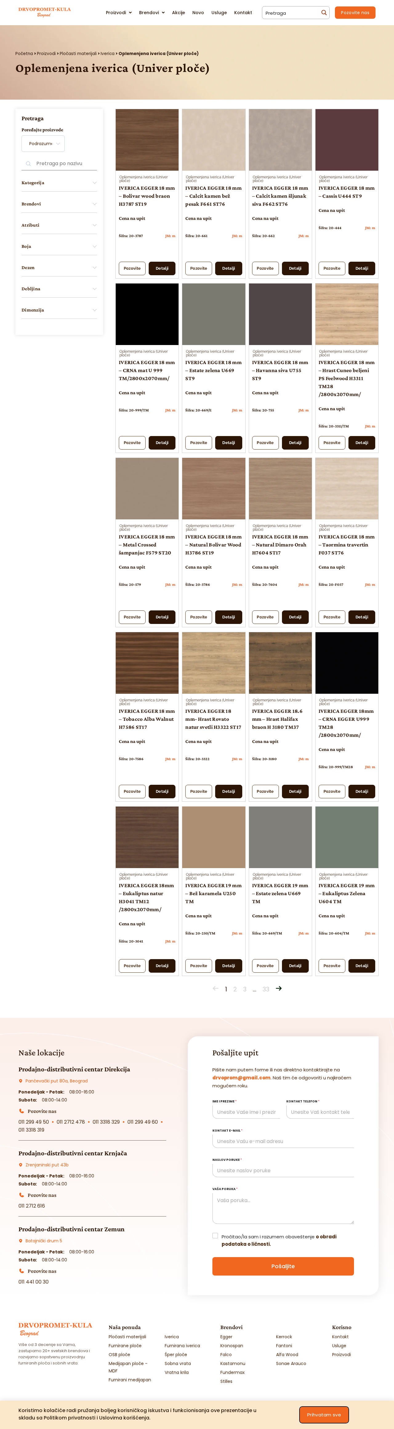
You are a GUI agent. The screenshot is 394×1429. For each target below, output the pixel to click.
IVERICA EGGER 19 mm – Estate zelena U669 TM (280, 893)
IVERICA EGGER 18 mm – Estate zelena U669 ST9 (213, 370)
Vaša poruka (225, 1189)
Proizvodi (46, 54)
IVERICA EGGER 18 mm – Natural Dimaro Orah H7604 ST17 (280, 545)
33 (266, 989)
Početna (24, 54)
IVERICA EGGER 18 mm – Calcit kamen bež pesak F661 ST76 (213, 196)
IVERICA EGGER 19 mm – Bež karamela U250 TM (213, 893)
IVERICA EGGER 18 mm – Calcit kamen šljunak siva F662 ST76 (280, 196)
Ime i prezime (224, 1101)
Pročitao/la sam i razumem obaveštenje (279, 1240)
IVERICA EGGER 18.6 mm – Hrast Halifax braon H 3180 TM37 (277, 719)
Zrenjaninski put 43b (47, 1165)
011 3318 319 (31, 1129)
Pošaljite (283, 1266)
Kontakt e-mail (227, 1130)
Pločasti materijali (78, 54)
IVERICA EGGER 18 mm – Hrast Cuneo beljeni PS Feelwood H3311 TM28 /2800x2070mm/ (347, 378)
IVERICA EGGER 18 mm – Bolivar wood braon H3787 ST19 (147, 196)
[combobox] (43, 143)
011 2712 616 (31, 1205)
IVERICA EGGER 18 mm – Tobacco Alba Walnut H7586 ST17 (147, 719)
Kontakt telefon (303, 1101)
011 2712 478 (71, 1121)
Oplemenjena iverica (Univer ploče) (143, 179)
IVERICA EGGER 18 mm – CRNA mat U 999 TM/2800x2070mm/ (147, 370)
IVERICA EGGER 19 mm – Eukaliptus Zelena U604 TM (347, 893)
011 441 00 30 (33, 1281)
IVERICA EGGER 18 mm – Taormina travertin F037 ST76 (347, 545)
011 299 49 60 (142, 1121)
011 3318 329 (106, 1121)
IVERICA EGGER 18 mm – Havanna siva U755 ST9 (280, 370)
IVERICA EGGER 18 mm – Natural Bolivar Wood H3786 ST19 (213, 545)
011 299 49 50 (33, 1121)
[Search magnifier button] (323, 12)
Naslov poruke (227, 1159)
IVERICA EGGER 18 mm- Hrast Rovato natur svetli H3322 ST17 (213, 719)
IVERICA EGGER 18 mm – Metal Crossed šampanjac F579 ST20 (147, 545)
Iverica (108, 54)
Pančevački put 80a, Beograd (57, 1081)
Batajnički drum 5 (44, 1241)
